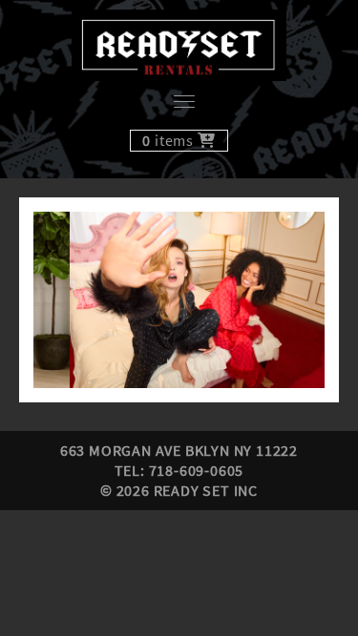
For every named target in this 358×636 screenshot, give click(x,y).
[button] (179, 300)
